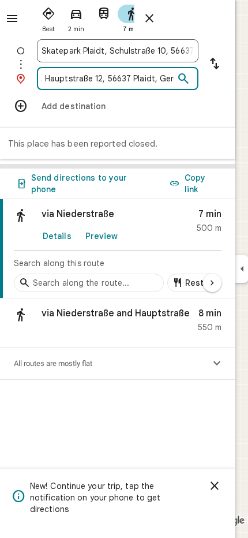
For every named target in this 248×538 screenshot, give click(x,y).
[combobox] (118, 50)
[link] (117, 248)
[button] (117, 323)
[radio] (48, 17)
